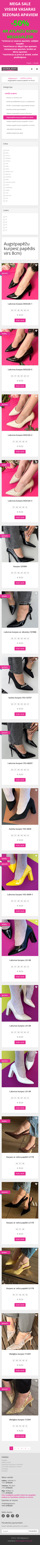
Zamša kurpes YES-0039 (20, 829)
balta (7, 166)
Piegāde (28, 63)
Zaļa (6, 163)
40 (6, 227)
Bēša (6, 153)
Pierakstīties (33, 1531)
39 (6, 225)
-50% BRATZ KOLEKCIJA (14, 129)
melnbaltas (8, 187)
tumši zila (8, 195)
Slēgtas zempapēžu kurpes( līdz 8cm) (19, 113)
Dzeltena (8, 158)
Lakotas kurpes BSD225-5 (20, 369)
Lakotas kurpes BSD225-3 (20, 500)
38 (6, 222)
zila (6, 201)
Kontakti (35, 63)
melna (7, 185)
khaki (7, 179)
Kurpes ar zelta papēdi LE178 (20, 1157)
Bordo (7, 150)
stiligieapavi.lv (12, 78)
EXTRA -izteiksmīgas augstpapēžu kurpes (21, 105)
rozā (6, 193)
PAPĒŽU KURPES (26, 78)
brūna (7, 169)
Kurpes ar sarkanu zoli (14, 98)
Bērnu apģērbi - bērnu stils (24, 1541)
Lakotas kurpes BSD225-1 (20, 304)
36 (6, 217)
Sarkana (7, 161)
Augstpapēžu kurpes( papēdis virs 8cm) (20, 117)
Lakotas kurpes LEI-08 (20, 960)
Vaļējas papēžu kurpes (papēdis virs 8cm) (21, 125)
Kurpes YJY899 (20, 566)
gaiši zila (8, 174)
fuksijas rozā (9, 171)
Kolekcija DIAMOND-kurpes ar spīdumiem (21, 102)
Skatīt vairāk (20, 320)
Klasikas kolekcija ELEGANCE (16, 109)
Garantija (5, 1469)
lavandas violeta (10, 182)
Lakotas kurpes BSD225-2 (20, 435)
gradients (8, 177)
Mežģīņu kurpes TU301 (20, 1354)
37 (6, 219)
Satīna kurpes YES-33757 (20, 697)
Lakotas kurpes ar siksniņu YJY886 (20, 632)
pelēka (7, 190)
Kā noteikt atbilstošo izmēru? (12, 1467)
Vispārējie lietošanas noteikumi (12, 1464)
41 (6, 230)
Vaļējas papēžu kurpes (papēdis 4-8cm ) (20, 121)
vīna (6, 198)
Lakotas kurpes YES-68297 (20, 763)
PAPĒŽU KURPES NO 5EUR (15, 133)
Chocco (7, 155)
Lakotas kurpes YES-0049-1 (20, 894)
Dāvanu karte (6, 1462)
